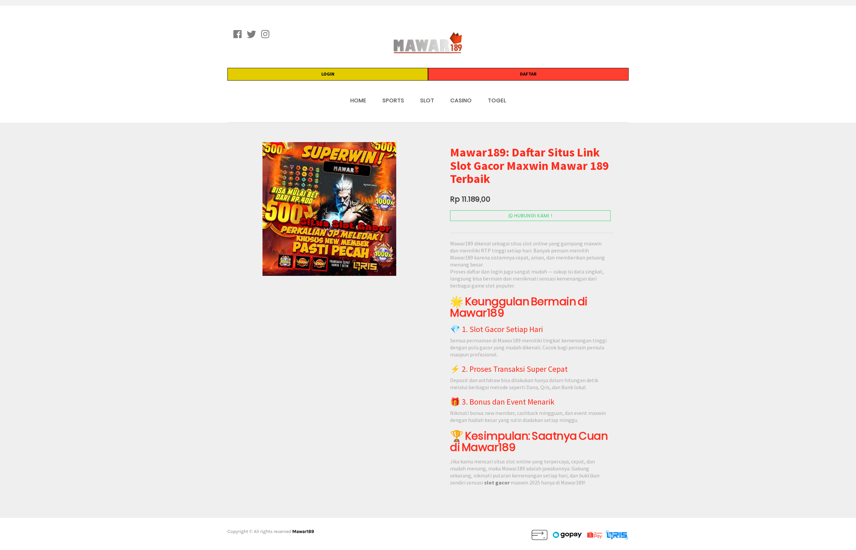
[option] (329, 209)
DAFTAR (528, 74)
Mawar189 (303, 531)
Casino (461, 100)
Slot (427, 100)
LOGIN (327, 74)
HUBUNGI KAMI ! (532, 215)
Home (358, 100)
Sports (393, 100)
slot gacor (497, 482)
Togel (497, 100)
